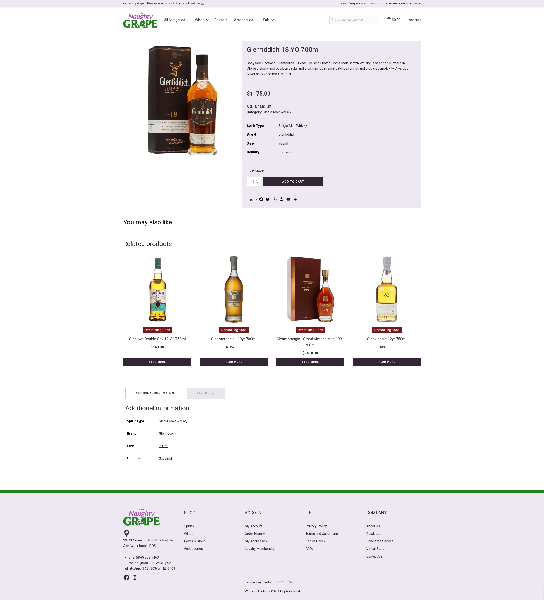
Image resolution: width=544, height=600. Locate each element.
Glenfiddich (287, 134)
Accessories (243, 20)
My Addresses (256, 541)
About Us (373, 526)
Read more (157, 361)
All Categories (174, 20)
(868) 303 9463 (147, 557)
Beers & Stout (194, 541)
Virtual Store (375, 549)
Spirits (219, 20)
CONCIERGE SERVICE (398, 3)
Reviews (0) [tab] (205, 393)
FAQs (417, 3)
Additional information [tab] (155, 393)
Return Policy (315, 541)
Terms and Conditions (322, 534)
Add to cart (293, 181)
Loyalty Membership (260, 549)
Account (415, 20)
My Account (253, 526)
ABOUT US (376, 3)
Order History (255, 534)
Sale (266, 20)
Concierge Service (380, 541)
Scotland (285, 152)
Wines (199, 20)
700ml (283, 143)
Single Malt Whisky (277, 112)
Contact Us (374, 556)
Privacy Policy (316, 526)
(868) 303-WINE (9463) (157, 563)
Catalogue (373, 534)
